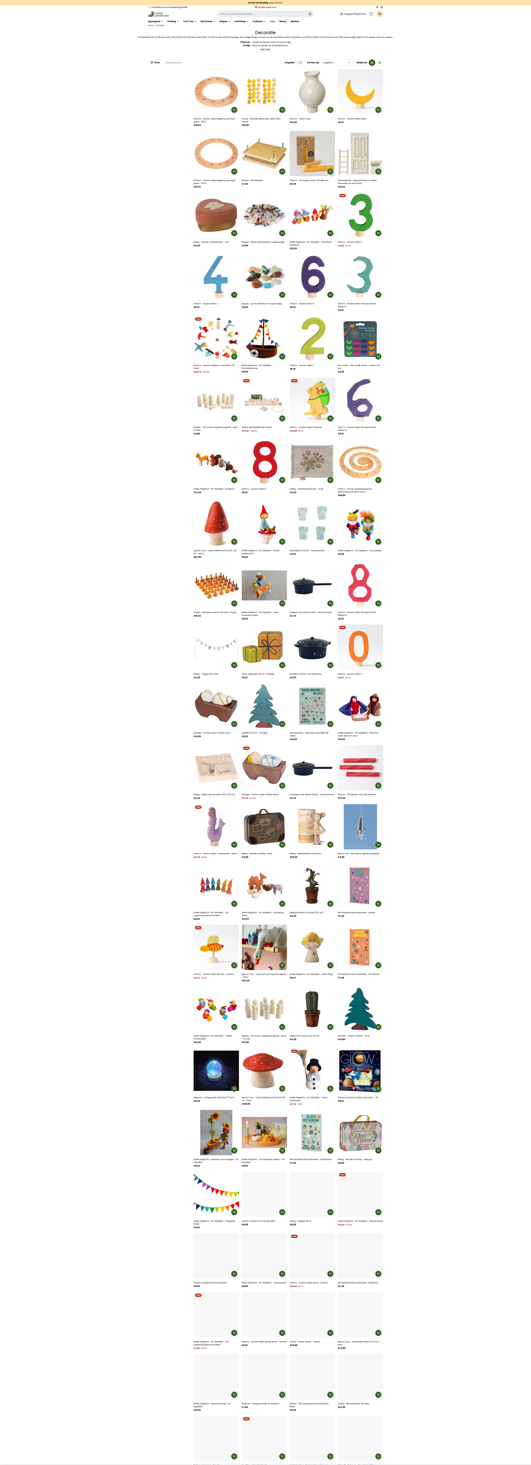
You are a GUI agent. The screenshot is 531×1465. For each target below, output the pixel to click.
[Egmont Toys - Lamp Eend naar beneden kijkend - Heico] (264, 947)
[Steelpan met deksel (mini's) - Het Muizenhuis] (312, 585)
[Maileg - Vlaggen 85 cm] (312, 1194)
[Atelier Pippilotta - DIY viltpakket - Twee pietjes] (360, 524)
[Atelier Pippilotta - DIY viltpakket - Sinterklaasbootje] (264, 338)
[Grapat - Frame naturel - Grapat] (312, 1315)
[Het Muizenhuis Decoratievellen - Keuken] (360, 885)
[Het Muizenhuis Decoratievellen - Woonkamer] (360, 947)
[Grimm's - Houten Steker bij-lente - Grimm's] (216, 947)
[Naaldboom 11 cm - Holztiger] (264, 706)
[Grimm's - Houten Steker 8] (264, 462)
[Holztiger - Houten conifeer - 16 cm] (360, 1009)
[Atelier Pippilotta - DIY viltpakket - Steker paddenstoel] (264, 524)
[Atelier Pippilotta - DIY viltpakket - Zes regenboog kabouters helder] (216, 885)
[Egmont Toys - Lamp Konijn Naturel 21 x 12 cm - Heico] (360, 1315)
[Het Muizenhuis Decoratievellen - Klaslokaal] (360, 1256)
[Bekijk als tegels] (372, 62)
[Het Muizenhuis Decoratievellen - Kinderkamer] (312, 1132)
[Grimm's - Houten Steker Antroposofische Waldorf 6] (360, 400)
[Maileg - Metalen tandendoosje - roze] (216, 215)
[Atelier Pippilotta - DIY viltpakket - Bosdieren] (216, 462)
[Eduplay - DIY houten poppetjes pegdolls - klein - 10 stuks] (216, 400)
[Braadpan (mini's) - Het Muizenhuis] (312, 647)
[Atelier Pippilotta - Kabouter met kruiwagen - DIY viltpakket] (216, 1132)
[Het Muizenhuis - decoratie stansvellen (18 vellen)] (312, 706)
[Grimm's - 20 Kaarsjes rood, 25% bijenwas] (360, 767)
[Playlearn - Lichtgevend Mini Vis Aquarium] (264, 1376)
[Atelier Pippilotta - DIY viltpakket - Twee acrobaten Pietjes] (264, 585)
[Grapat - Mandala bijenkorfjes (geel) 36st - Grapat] (264, 92)
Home (150, 25)
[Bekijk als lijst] (379, 62)
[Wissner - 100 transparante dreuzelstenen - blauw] (312, 1376)
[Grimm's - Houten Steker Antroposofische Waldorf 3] (360, 277)
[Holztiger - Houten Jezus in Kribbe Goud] (216, 706)
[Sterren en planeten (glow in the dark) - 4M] (360, 1070)
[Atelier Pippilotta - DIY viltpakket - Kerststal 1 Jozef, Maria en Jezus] (360, 706)
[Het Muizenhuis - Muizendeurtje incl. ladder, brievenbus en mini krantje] (360, 153)
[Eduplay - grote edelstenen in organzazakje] (264, 277)
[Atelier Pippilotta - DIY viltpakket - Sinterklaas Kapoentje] (312, 215)
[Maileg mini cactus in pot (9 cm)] (312, 1009)
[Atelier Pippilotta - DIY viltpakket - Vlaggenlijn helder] (216, 1194)
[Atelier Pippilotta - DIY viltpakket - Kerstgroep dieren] (264, 885)
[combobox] (265, 14)
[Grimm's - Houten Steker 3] (360, 215)
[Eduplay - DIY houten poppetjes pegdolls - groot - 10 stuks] (264, 1009)
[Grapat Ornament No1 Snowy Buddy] (216, 1256)
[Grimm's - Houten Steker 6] (312, 277)
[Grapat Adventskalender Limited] (264, 400)
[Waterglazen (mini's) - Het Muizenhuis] (312, 524)
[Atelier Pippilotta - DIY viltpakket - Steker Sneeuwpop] (312, 1070)
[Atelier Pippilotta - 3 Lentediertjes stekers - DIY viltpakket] (264, 1132)
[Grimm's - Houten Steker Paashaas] (312, 400)
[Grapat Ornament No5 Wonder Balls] (264, 1194)
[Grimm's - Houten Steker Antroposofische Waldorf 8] (360, 585)
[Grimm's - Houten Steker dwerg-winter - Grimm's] (264, 1315)
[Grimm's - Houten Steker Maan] (360, 92)
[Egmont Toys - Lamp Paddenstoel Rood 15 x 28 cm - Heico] (216, 524)
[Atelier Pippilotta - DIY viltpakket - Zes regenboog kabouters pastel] (216, 1315)
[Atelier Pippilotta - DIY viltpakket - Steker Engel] (312, 947)
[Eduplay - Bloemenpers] (264, 153)
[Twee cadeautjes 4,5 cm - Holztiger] (264, 647)
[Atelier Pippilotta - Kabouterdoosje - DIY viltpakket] (216, 1376)
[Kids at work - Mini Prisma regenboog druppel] (360, 827)
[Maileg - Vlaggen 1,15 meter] (216, 647)
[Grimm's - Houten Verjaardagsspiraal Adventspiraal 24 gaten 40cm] (360, 462)
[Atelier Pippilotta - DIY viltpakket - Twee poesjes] (264, 1256)
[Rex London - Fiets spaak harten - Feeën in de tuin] (360, 338)
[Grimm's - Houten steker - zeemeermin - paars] (216, 827)
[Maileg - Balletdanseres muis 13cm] (312, 827)
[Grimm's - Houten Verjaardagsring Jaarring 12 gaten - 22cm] (216, 92)
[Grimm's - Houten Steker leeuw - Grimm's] (312, 1256)
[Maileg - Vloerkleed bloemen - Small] (312, 462)
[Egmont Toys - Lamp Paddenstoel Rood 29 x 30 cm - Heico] (264, 1070)
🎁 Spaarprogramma (265, 7)
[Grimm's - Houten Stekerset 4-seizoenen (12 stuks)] (216, 338)
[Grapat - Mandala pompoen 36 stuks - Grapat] (216, 585)
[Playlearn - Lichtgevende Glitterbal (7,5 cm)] (216, 1070)
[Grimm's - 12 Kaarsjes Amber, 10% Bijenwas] (312, 153)
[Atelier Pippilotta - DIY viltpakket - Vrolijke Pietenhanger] (216, 1009)
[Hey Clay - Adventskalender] (264, 1438)
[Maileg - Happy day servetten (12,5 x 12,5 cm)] (216, 767)
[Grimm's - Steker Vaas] (312, 92)
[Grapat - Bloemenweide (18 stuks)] (360, 1376)
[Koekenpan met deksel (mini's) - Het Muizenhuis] (312, 767)
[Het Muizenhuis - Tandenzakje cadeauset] (312, 1438)
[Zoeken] (310, 14)
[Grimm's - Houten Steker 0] (360, 647)
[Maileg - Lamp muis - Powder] (216, 1438)
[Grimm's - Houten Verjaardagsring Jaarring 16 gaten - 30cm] (216, 153)
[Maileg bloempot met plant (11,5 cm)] (312, 885)
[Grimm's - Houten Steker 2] (312, 338)
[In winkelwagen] (234, 110)
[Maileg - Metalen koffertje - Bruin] (264, 827)
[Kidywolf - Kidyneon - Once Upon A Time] (360, 1438)
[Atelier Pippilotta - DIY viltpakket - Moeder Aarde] (360, 1194)
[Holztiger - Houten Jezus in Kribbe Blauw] (264, 767)
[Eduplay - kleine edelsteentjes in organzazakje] (264, 215)
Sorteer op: (313, 62)
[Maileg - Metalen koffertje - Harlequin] (360, 1132)
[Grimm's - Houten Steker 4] (216, 277)
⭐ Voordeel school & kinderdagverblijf (167, 7)
